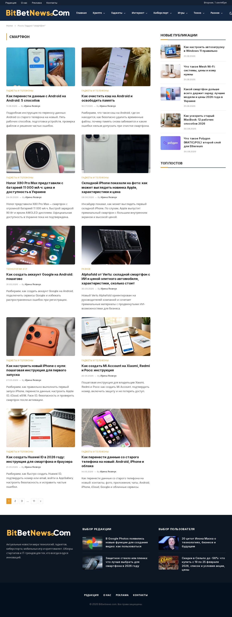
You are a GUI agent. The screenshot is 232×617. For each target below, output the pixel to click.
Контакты (51, 3)
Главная (81, 13)
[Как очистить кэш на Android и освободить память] (116, 66)
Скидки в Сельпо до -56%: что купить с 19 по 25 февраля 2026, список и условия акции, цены (203, 563)
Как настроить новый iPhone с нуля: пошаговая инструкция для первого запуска (36, 370)
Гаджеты (117, 13)
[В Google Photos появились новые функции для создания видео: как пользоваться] (92, 543)
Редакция (10, 3)
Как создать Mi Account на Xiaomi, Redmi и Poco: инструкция (116, 368)
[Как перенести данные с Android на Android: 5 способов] (40, 66)
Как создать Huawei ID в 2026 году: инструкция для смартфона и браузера (39, 459)
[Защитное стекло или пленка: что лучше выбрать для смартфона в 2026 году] (92, 563)
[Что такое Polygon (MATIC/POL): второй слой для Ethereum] (171, 143)
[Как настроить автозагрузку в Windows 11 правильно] (171, 51)
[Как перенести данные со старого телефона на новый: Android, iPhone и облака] (116, 428)
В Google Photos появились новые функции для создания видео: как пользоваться (127, 542)
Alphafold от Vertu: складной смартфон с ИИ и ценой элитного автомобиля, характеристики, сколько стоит (116, 278)
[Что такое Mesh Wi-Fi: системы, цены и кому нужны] (171, 71)
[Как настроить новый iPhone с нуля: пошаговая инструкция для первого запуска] (40, 336)
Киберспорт (161, 13)
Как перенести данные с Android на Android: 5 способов (36, 98)
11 (34, 501)
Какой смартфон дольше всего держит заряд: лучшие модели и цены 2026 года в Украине (204, 94)
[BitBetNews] (38, 13)
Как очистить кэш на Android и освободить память (107, 98)
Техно (197, 13)
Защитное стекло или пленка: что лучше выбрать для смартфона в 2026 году (127, 562)
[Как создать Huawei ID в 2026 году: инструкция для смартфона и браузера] (40, 428)
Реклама (37, 3)
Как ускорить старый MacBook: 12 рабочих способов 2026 (199, 119)
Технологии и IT (17, 269)
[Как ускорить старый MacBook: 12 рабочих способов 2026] (171, 120)
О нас (24, 3)
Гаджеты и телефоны (19, 90)
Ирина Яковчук (32, 106)
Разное (215, 13)
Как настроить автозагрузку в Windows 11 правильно (204, 49)
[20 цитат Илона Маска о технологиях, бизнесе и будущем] (169, 543)
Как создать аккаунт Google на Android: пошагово (39, 276)
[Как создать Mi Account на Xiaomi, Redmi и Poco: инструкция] (116, 336)
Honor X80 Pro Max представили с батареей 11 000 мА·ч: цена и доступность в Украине (34, 187)
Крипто (97, 13)
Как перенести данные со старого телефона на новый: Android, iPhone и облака (113, 461)
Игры (181, 13)
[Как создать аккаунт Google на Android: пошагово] (40, 245)
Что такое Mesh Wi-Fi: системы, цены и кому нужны (200, 70)
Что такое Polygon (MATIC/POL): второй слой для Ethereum (202, 142)
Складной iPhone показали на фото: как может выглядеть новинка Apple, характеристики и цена (114, 187)
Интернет (138, 13)
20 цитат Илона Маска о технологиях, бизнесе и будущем (199, 542)
